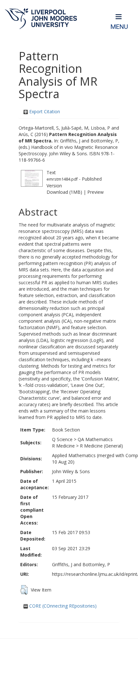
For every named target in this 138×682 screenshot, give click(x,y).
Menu (119, 26)
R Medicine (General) (101, 446)
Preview (95, 192)
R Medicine (63, 446)
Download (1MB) (64, 192)
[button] (24, 590)
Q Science (62, 439)
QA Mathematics (95, 439)
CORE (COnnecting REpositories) (62, 606)
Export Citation (44, 111)
